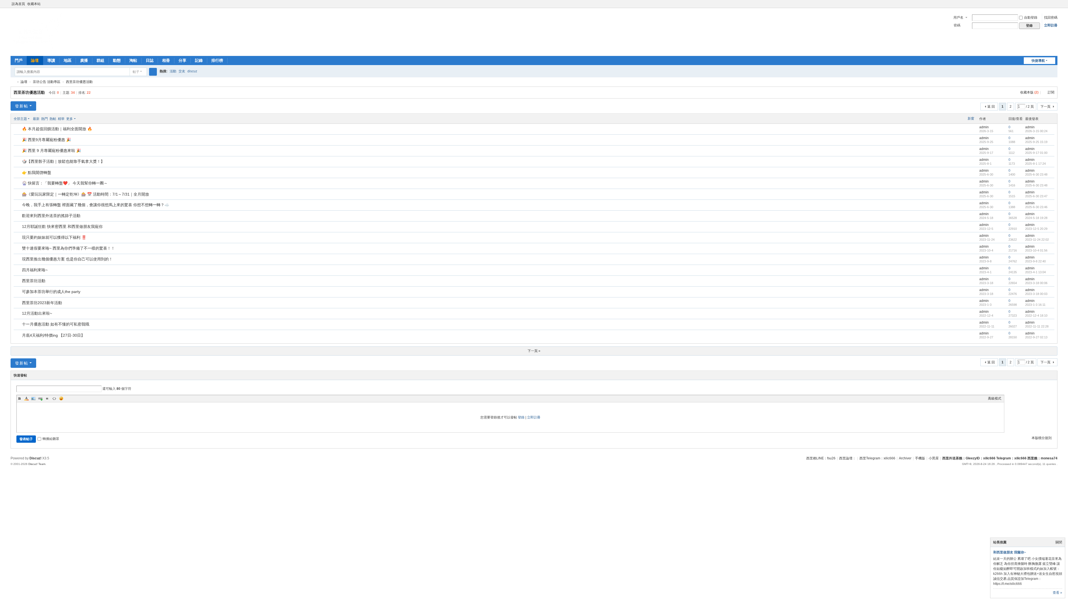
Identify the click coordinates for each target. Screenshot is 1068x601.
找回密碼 (1050, 17)
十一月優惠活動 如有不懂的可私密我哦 (55, 324)
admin (984, 127)
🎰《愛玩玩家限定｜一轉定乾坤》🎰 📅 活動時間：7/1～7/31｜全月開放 (85, 194)
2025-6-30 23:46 (1036, 207)
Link (40, 398)
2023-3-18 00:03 (1036, 293)
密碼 (957, 25)
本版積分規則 (1042, 438)
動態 (117, 60)
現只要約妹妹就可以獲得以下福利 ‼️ (54, 237)
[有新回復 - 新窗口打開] (18, 129)
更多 (69, 119)
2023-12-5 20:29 (1036, 228)
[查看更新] (81, 119)
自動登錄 (1030, 17)
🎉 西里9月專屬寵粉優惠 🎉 (46, 139)
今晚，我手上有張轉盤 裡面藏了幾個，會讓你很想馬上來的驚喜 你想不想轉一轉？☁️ (95, 205)
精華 (61, 119)
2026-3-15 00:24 (1036, 131)
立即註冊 (1050, 25)
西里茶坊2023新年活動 (42, 302)
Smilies (61, 398)
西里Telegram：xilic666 (877, 458)
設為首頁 (18, 4)
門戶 (19, 60)
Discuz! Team (36, 463)
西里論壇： (847, 458)
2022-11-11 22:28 (1037, 326)
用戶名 (958, 17)
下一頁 (1045, 107)
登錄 (521, 417)
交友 (182, 71)
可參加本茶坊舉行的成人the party (51, 291)
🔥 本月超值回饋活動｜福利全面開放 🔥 (57, 129)
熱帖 (53, 119)
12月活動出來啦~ (37, 313)
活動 (173, 71)
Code (54, 398)
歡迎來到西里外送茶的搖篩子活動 (51, 215)
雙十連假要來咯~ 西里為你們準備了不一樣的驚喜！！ (68, 248)
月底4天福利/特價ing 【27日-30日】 (53, 335)
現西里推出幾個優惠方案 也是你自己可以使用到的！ (67, 259)
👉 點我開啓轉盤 (36, 172)
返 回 (991, 107)
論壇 (35, 60)
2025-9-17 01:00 (1036, 152)
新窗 (971, 118)
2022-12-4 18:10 (1036, 315)
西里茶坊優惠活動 (79, 82)
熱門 (44, 119)
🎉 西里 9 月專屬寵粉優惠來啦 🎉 (51, 150)
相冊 (166, 60)
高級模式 (994, 398)
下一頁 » (534, 351)
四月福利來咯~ (35, 270)
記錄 (199, 60)
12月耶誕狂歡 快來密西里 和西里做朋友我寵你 (62, 226)
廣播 (84, 60)
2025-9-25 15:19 (1036, 142)
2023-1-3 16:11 (1035, 304)
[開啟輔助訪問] (1049, 3)
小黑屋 (934, 458)
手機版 (920, 458)
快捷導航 (1038, 61)
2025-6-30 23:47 (1036, 196)
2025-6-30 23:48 (1036, 174)
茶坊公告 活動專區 (46, 82)
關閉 (1058, 542)
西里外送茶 (13, 82)
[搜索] (153, 72)
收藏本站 (34, 4)
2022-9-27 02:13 (1036, 337)
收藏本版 (1029, 92)
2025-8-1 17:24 (1035, 163)
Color (26, 398)
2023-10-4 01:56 (1036, 250)
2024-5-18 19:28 (1036, 218)
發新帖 (21, 106)
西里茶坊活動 (33, 281)
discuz (192, 71)
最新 (36, 119)
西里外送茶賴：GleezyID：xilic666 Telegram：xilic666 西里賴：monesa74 (999, 458)
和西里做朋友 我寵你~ (1009, 552)
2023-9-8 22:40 (1035, 261)
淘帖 (133, 60)
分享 (182, 60)
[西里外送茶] (38, 50)
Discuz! (35, 458)
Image (33, 398)
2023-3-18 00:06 (1036, 283)
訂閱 (1051, 92)
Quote (47, 398)
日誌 (150, 60)
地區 (67, 60)
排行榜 (217, 60)
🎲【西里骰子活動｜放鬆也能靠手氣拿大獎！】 (63, 161)
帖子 (136, 72)
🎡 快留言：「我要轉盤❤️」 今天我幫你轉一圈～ (65, 183)
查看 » (1057, 593)
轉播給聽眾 (51, 439)
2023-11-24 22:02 (1037, 239)
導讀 (51, 60)
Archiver (905, 458)
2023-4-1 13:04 (1035, 272)
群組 (100, 60)
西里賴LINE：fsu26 (820, 458)
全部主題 (20, 119)
